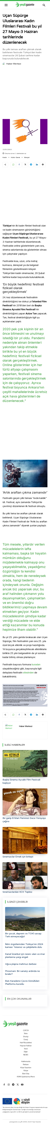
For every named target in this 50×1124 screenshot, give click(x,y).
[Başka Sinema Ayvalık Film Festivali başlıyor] (25, 763)
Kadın (5, 157)
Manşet (26, 157)
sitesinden (28, 672)
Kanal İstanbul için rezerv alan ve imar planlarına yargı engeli (25, 955)
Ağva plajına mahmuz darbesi (20, 964)
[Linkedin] (36, 164)
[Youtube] (22, 1084)
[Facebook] (19, 164)
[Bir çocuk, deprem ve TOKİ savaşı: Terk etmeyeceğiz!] (25, 919)
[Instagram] (8, 1084)
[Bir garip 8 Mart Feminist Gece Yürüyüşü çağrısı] (25, 801)
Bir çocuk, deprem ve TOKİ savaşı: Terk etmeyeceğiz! (23, 935)
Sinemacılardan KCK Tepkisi (17, 891)
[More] (43, 164)
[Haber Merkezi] (4, 64)
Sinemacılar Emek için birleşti (18, 856)
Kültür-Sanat (15, 157)
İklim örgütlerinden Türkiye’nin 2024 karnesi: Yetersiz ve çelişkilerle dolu (24, 946)
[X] (25, 164)
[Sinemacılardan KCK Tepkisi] (25, 875)
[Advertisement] (25, 93)
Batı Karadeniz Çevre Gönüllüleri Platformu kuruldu (22, 982)
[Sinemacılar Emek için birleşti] (25, 840)
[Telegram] (30, 164)
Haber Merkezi (13, 64)
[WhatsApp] (13, 164)
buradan (36, 664)
